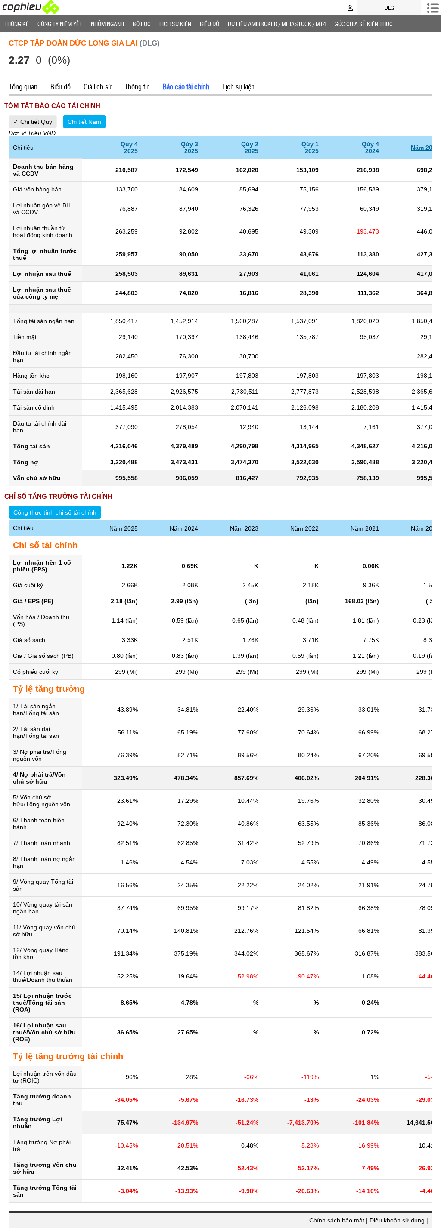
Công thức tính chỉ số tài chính (54, 512)
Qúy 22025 (249, 147)
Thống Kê (16, 24)
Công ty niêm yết (59, 24)
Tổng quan (23, 86)
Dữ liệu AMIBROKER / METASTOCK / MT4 (277, 24)
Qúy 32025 (189, 147)
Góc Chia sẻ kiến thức (364, 24)
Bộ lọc (142, 24)
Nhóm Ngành (107, 24)
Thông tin (137, 86)
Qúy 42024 (370, 147)
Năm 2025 (425, 147)
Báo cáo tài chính (186, 86)
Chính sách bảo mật (336, 1220)
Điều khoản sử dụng (397, 1220)
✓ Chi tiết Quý (32, 121)
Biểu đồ (209, 24)
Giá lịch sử (98, 86)
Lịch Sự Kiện (175, 24)
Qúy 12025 (310, 147)
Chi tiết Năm (84, 121)
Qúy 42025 (129, 147)
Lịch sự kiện (238, 86)
